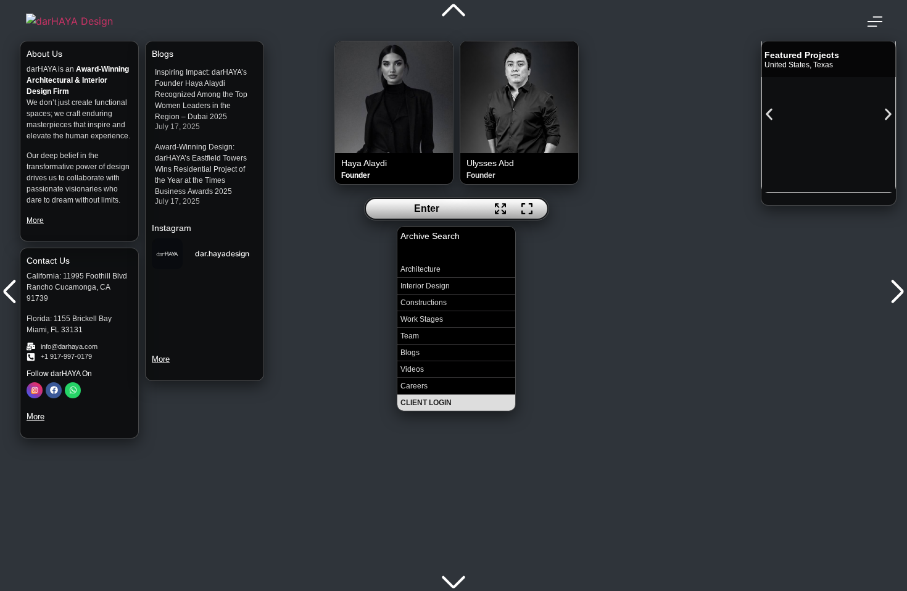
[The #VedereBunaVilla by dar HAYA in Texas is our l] (233, 287)
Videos (412, 369)
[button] (769, 114)
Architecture (420, 269)
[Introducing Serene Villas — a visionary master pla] (177, 287)
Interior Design (425, 286)
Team (409, 336)
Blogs (410, 352)
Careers (414, 386)
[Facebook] (54, 390)
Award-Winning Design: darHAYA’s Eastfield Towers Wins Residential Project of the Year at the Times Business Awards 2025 (201, 169)
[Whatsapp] (73, 390)
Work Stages (421, 319)
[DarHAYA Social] (35, 390)
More (35, 220)
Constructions (423, 302)
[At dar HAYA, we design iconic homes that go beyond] (177, 321)
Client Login (426, 402)
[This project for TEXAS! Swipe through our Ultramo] (233, 321)
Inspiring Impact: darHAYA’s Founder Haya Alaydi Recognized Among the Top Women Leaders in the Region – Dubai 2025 (201, 94)
